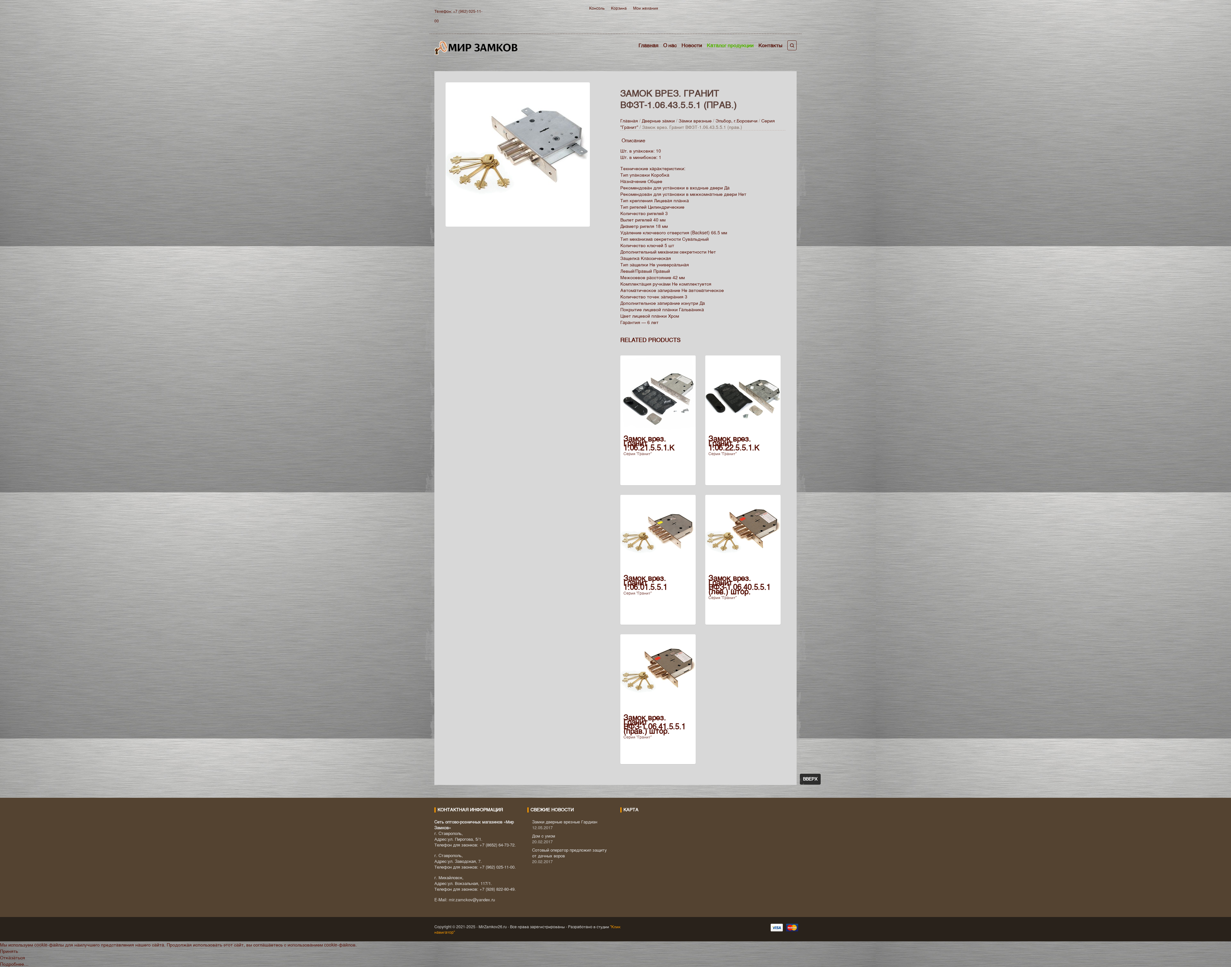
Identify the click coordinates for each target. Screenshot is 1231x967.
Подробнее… (14, 964)
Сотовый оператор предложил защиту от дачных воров (569, 853)
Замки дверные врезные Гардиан (564, 822)
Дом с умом (543, 836)
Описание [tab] (633, 140)
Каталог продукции (730, 45)
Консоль (597, 8)
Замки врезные (695, 120)
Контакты (770, 45)
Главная (648, 45)
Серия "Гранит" (638, 453)
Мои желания (645, 8)
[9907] (518, 153)
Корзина (619, 8)
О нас (670, 45)
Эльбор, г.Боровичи (737, 120)
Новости (692, 45)
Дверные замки (658, 120)
